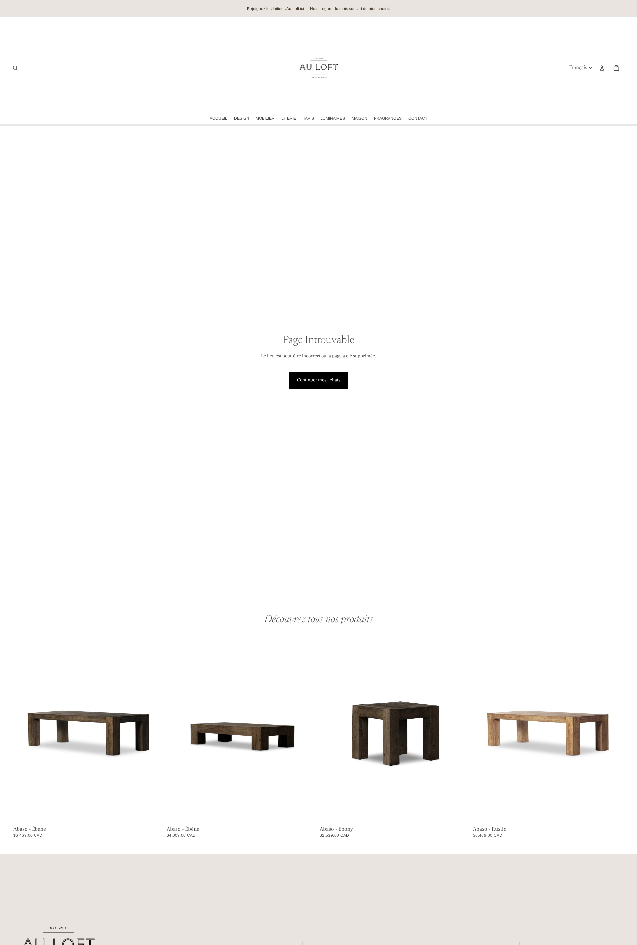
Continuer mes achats (318, 380)
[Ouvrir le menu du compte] (602, 68)
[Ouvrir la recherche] (15, 68)
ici (302, 8)
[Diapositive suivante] (154, 729)
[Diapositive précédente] (23, 729)
